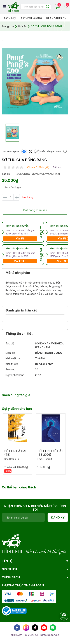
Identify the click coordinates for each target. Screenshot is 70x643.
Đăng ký (58, 517)
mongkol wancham (45, 173)
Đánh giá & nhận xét (21, 310)
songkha (23, 173)
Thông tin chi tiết (19, 333)
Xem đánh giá (12, 187)
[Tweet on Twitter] (30, 151)
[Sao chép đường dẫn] (37, 151)
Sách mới (10, 18)
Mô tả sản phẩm (18, 273)
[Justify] (47, 6)
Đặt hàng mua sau (35, 210)
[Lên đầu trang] (60, 626)
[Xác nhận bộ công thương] (14, 610)
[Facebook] (17, 627)
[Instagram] (26, 627)
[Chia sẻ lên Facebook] (24, 151)
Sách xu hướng (31, 18)
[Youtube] (44, 627)
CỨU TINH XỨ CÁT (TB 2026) (50, 452)
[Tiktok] (35, 627)
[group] (35, 81)
